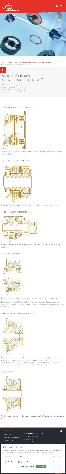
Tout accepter (41, 466)
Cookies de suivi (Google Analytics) (18, 462)
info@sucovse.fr (28, 439)
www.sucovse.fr (28, 442)
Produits (10, 62)
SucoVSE (3, 62)
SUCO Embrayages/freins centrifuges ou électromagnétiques (32, 62)
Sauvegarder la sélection (28, 466)
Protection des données (33, 470)
